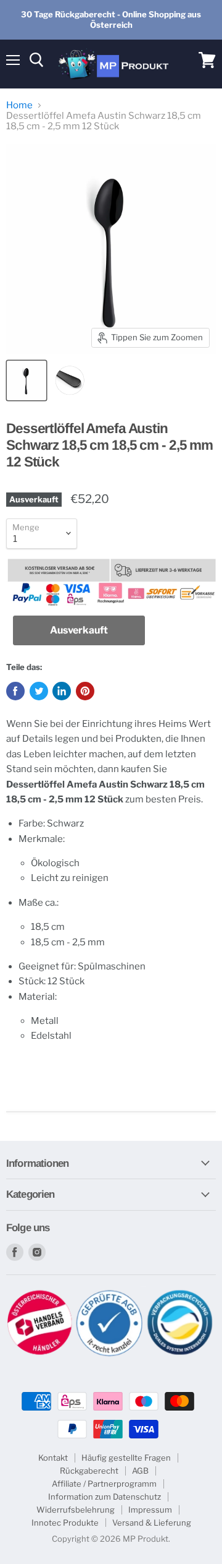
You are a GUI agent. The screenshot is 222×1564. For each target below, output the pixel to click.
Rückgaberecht (89, 1471)
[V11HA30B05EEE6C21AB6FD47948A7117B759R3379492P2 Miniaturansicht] (69, 380)
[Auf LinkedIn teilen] (61, 691)
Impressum (150, 1510)
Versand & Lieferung (151, 1522)
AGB (140, 1471)
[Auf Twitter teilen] (39, 691)
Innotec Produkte (65, 1522)
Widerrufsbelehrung (75, 1510)
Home (19, 105)
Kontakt (53, 1458)
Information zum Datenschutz (104, 1497)
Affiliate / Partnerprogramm (104, 1484)
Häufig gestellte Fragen (126, 1458)
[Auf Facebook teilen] (15, 691)
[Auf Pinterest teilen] (85, 691)
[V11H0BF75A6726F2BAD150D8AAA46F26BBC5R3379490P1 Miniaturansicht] (26, 380)
